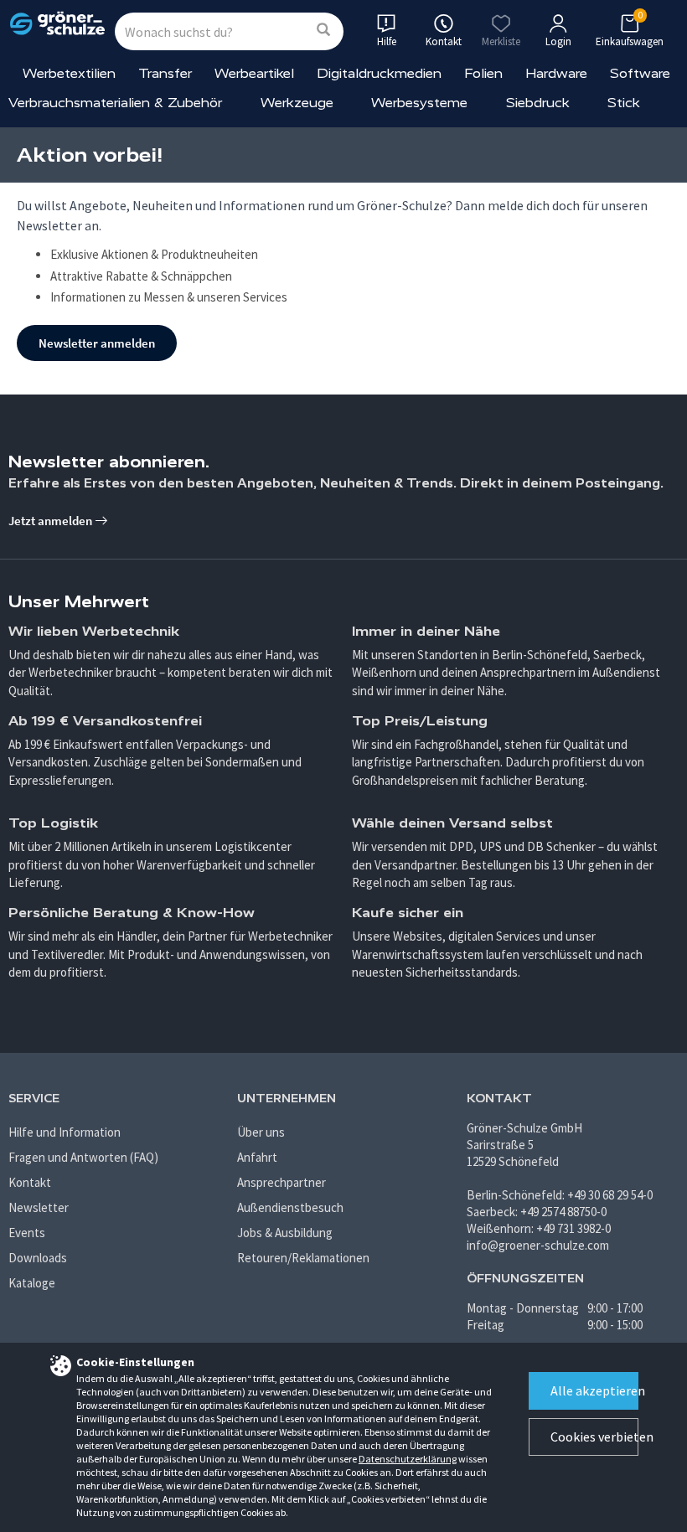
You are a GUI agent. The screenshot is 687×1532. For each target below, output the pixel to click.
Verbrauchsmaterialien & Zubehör (115, 103)
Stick (623, 103)
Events (26, 1233)
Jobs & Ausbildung (285, 1233)
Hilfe (386, 41)
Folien (483, 73)
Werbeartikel (254, 73)
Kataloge (31, 1283)
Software (640, 73)
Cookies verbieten (594, 1436)
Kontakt (29, 1182)
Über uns (261, 1132)
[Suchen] (323, 31)
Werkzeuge (297, 103)
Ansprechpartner (281, 1182)
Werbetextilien (69, 73)
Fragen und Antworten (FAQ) (83, 1157)
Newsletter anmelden (97, 343)
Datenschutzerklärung (408, 1458)
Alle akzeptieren (594, 1390)
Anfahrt (257, 1157)
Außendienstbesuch (290, 1207)
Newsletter (38, 1207)
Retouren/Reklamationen (303, 1258)
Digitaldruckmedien (379, 73)
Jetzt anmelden (51, 521)
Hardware (556, 73)
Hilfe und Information (64, 1132)
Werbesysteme (419, 103)
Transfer (165, 73)
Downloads (37, 1258)
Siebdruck (538, 103)
